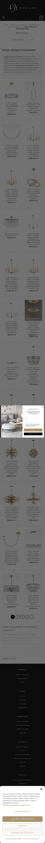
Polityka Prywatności (31, 838)
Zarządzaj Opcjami (22, 832)
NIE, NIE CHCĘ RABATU (33, 433)
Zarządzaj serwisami (21, 811)
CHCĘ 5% (33, 429)
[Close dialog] (42, 407)
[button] (41, 789)
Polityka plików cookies (13, 838)
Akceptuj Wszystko (22, 819)
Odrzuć (22, 826)
